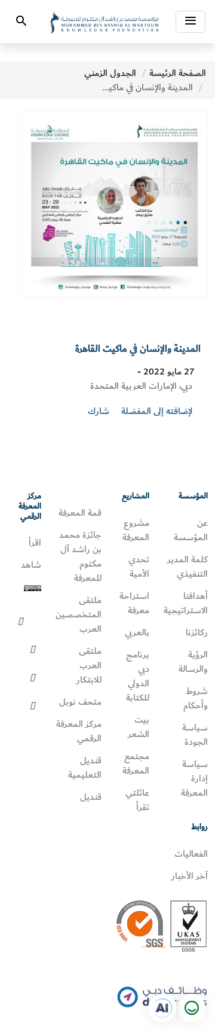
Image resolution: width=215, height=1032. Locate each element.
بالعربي (137, 632)
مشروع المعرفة (135, 530)
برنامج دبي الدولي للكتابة (137, 676)
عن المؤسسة (191, 530)
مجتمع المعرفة (135, 763)
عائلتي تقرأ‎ (137, 800)
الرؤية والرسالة (193, 662)
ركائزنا (197, 632)
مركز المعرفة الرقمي (79, 731)
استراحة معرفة (134, 603)
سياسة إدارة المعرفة (194, 778)
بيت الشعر (138, 727)
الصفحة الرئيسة (177, 73)
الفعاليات (191, 853)
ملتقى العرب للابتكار (89, 665)
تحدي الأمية (138, 567)
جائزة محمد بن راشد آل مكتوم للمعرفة (80, 556)
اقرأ (35, 542)
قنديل (91, 797)
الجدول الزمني (110, 73)
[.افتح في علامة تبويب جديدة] (162, 1008)
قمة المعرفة (80, 512)
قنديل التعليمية (85, 768)
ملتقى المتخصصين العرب (79, 614)
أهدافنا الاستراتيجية (186, 603)
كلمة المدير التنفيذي (187, 567)
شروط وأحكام (195, 698)
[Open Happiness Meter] (191, 1008)
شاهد (31, 565)
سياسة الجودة (195, 735)
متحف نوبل (80, 702)
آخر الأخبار (189, 876)
